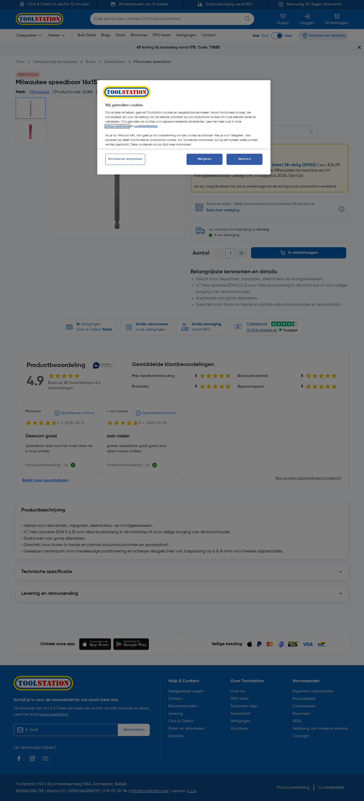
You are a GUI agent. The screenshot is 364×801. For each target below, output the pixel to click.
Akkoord (244, 159)
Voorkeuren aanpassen (125, 159)
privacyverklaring (117, 126)
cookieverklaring (145, 126)
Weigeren (204, 159)
